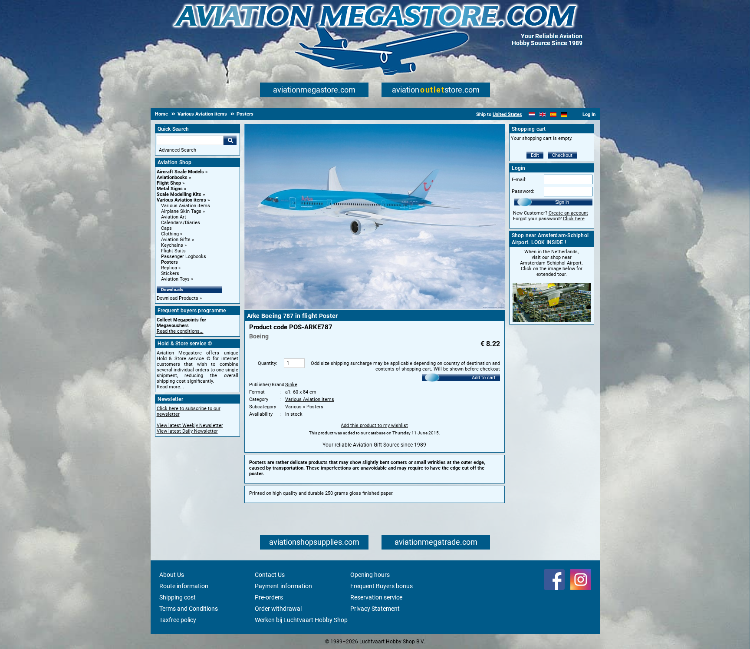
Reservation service (376, 597)
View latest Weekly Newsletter (190, 425)
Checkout (562, 155)
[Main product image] (374, 307)
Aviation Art (173, 217)
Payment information (283, 586)
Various (293, 407)
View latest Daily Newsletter (187, 431)
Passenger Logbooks (183, 256)
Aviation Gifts (176, 239)
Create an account (568, 213)
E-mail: (519, 179)
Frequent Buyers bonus (381, 586)
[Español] (553, 114)
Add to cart (484, 378)
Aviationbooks (172, 177)
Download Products (177, 298)
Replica (169, 268)
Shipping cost (177, 597)
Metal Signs (170, 189)
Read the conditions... (180, 331)
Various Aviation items (181, 200)
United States (507, 114)
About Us (171, 574)
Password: (523, 191)
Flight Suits (173, 251)
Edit (535, 155)
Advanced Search (177, 150)
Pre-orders (269, 597)
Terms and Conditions (188, 608)
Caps (166, 228)
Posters (169, 262)
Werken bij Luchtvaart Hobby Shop (301, 619)
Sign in (562, 202)
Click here (574, 219)
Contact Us (270, 574)
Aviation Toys (175, 279)
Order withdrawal (278, 608)
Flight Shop (169, 183)
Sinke (291, 384)
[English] (542, 114)
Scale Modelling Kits (179, 194)
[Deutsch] (564, 114)
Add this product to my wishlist (374, 425)
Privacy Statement (375, 608)
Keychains (172, 245)
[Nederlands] (532, 114)
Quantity (267, 363)
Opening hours (370, 574)
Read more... (170, 387)
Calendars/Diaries (180, 222)
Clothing (170, 234)
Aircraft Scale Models (180, 172)
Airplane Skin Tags (181, 211)
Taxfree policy (177, 619)
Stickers (170, 273)
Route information (183, 586)
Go (230, 140)
